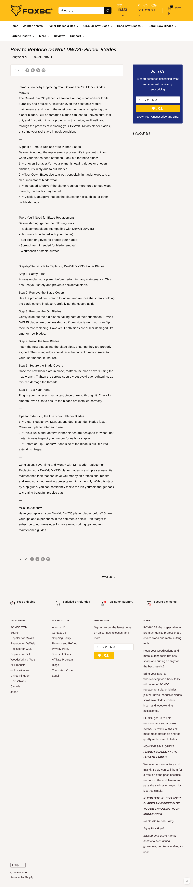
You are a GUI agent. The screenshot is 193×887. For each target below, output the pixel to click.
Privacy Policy (60, 648)
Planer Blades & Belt (61, 25)
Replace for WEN (21, 648)
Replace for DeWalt (22, 643)
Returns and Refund (64, 643)
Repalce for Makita (22, 638)
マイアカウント (147, 12)
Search (14, 632)
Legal (55, 675)
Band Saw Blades (129, 25)
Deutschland (18, 681)
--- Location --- (19, 670)
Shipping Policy (61, 638)
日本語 (15, 865)
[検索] (107, 10)
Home (14, 25)
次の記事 (106, 576)
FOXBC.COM (19, 627)
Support (75, 35)
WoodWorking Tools (22, 659)
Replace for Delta (21, 654)
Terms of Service (62, 654)
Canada (15, 686)
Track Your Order (63, 670)
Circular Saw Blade (96, 25)
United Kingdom (20, 675)
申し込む (157, 108)
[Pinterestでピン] (33, 70)
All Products (17, 664)
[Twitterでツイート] (38, 70)
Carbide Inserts (20, 35)
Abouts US (58, 627)
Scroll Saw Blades (161, 25)
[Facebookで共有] (27, 70)
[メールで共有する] (43, 70)
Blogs (55, 664)
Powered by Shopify (21, 877)
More (42, 35)
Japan (14, 691)
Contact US (59, 632)
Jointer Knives (33, 25)
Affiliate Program (62, 659)
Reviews (59, 35)
